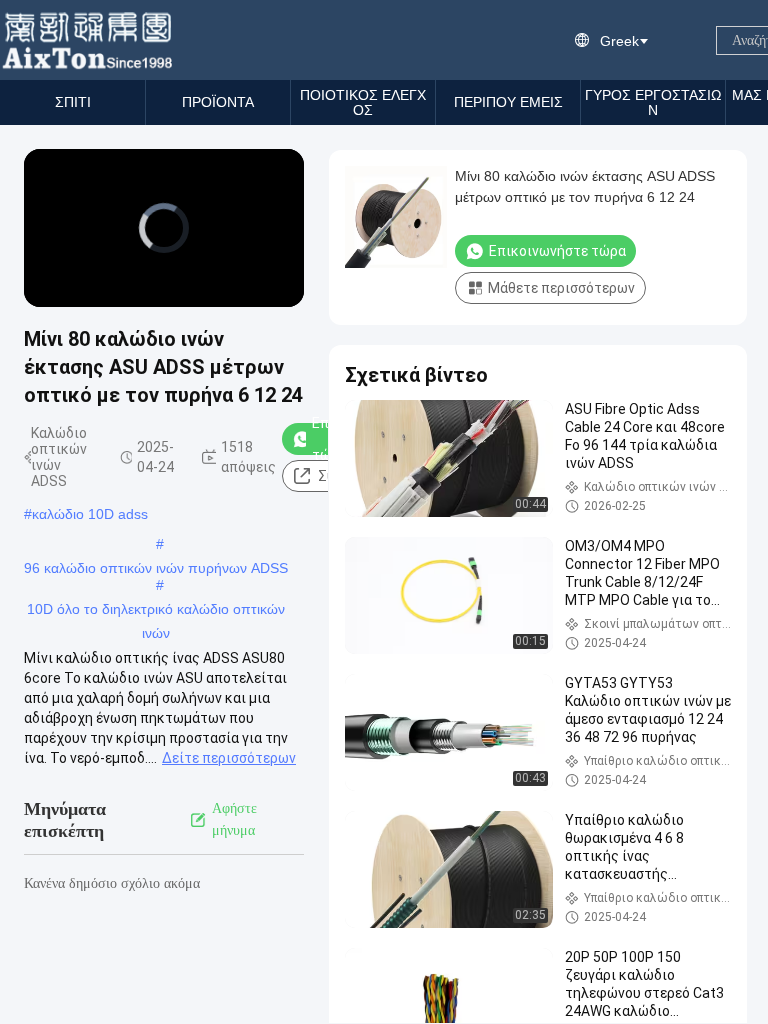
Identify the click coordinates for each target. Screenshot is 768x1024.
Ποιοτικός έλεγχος (363, 102)
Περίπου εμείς (508, 102)
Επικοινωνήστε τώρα (557, 251)
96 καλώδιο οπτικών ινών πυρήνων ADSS (156, 568)
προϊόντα (218, 102)
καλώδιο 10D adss (90, 514)
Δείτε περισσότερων (229, 758)
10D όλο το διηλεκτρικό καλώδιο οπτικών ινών (156, 611)
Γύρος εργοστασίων (653, 102)
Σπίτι (73, 102)
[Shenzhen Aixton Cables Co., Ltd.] (89, 40)
